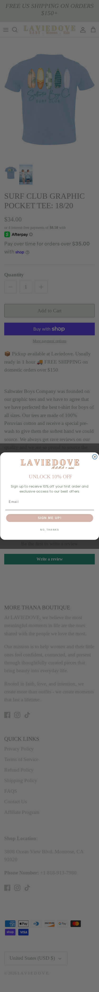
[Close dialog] (94, 456)
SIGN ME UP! (49, 518)
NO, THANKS (49, 529)
